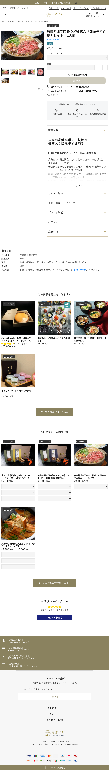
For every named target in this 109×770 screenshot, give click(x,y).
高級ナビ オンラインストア (54, 14)
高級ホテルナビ (63, 742)
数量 (49, 63)
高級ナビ (54, 742)
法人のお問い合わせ (98, 8)
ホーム (3, 21)
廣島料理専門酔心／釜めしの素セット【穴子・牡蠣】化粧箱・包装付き (17, 476)
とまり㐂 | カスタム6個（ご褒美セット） (17, 391)
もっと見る (77, 186)
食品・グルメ (12, 21)
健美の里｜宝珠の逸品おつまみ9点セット (54, 339)
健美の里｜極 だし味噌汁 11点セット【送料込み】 (90, 339)
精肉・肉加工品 (22, 21)
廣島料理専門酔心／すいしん (58, 39)
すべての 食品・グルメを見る (54, 412)
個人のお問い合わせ (81, 8)
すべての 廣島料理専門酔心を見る (54, 583)
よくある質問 (66, 8)
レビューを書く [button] (54, 617)
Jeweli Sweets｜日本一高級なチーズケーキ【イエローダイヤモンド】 (17, 339)
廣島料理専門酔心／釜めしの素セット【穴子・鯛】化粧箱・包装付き (54, 476)
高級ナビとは (54, 8)
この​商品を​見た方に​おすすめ (54, 294)
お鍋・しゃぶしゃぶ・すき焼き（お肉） (41, 21)
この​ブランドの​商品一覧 (54, 431)
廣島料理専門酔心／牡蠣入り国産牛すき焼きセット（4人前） (90, 476)
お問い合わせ (80, 269)
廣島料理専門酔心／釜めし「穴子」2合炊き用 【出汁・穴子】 (18, 544)
